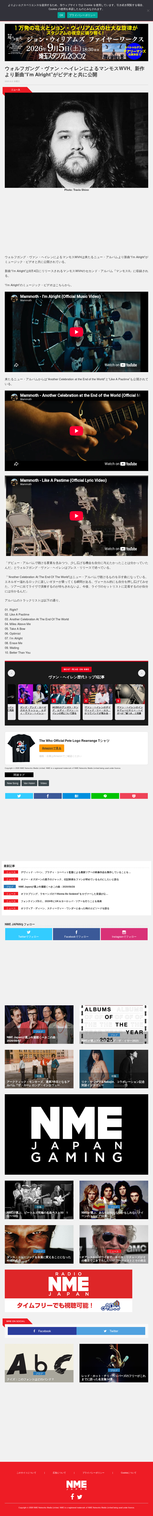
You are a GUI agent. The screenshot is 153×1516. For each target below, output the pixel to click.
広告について (59, 1472)
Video (43, 783)
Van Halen (29, 783)
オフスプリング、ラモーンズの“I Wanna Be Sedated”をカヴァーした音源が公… (64, 894)
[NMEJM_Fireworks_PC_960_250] (76, 42)
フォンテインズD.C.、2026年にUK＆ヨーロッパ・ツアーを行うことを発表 (61, 901)
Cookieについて (128, 1472)
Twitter (112, 1331)
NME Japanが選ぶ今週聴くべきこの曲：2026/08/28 (47, 886)
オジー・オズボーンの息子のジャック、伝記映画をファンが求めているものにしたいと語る (70, 879)
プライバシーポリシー (93, 1472)
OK (61, 15)
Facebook (43, 1331)
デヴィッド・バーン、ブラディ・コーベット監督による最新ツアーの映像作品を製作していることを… (76, 872)
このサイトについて (26, 1472)
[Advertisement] (76, 224)
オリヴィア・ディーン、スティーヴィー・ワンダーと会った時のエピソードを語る (65, 908)
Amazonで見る (51, 748)
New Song (12, 783)
